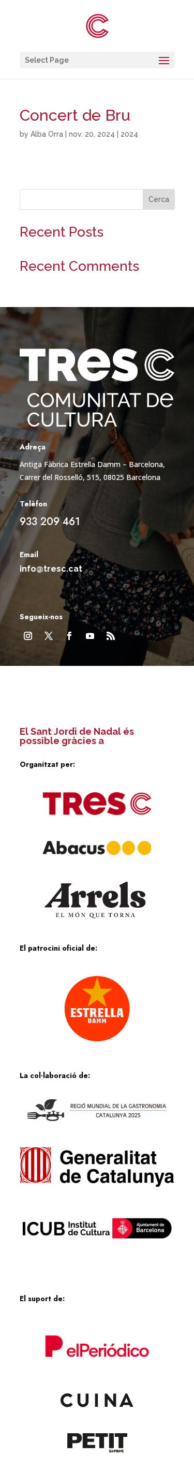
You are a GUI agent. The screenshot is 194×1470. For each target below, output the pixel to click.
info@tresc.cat (51, 569)
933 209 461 (50, 521)
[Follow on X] (48, 636)
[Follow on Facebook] (69, 636)
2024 (129, 134)
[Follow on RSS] (110, 636)
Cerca (158, 199)
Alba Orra (47, 134)
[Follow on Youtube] (90, 636)
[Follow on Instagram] (28, 636)
